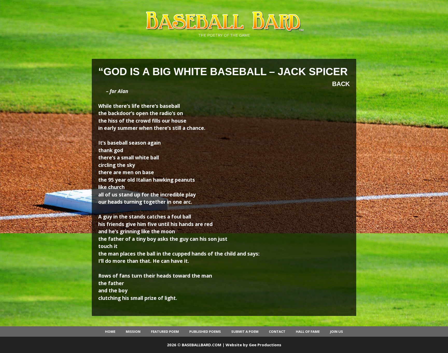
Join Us (336, 331)
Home (110, 331)
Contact (277, 331)
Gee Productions (265, 344)
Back (341, 83)
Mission (133, 331)
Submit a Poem (244, 331)
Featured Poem (165, 331)
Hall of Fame (308, 331)
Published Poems (205, 331)
